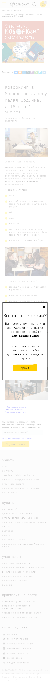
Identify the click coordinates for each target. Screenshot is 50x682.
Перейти (25, 368)
